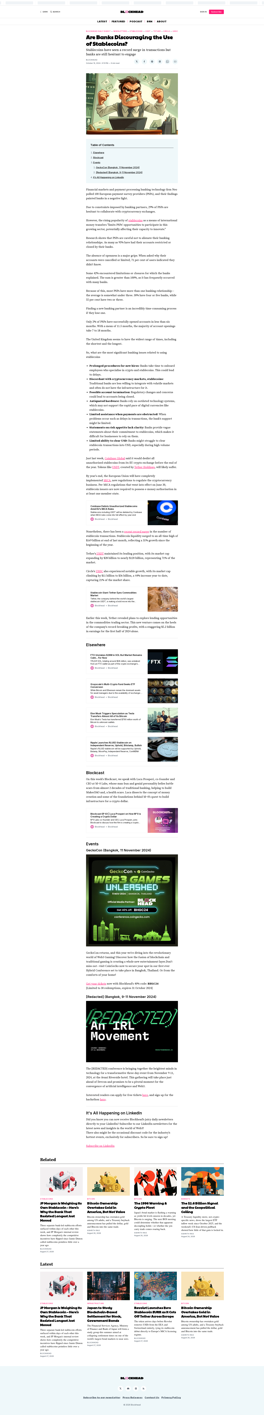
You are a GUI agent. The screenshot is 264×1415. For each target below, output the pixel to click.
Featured (118, 21)
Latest (102, 21)
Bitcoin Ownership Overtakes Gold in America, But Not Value (106, 1207)
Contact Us (152, 1397)
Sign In (203, 12)
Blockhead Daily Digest (98, 31)
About (162, 21)
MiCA (107, 480)
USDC (175, 31)
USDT (148, 31)
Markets (185, 1199)
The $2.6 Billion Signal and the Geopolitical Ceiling (199, 1207)
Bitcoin (91, 1199)
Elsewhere (98, 152)
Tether (157, 31)
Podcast (136, 21)
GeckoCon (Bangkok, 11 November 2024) (118, 167)
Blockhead (91, 60)
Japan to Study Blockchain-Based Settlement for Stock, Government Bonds (104, 1314)
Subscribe (216, 12)
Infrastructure (95, 1303)
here (145, 1095)
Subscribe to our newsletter (101, 1397)
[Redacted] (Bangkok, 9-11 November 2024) (119, 172)
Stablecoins (136, 31)
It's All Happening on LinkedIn (108, 177)
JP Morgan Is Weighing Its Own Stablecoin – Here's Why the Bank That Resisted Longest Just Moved (61, 1211)
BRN (149, 21)
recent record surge (136, 531)
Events (96, 162)
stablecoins (135, 220)
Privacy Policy (171, 1397)
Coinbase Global (115, 458)
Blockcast (98, 157)
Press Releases (133, 1397)
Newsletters (120, 31)
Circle (166, 31)
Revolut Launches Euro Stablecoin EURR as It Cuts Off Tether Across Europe (155, 1311)
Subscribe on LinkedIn (100, 1146)
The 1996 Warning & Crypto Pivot (150, 1205)
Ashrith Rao (93, 1230)
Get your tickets (96, 984)
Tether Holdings (144, 467)
